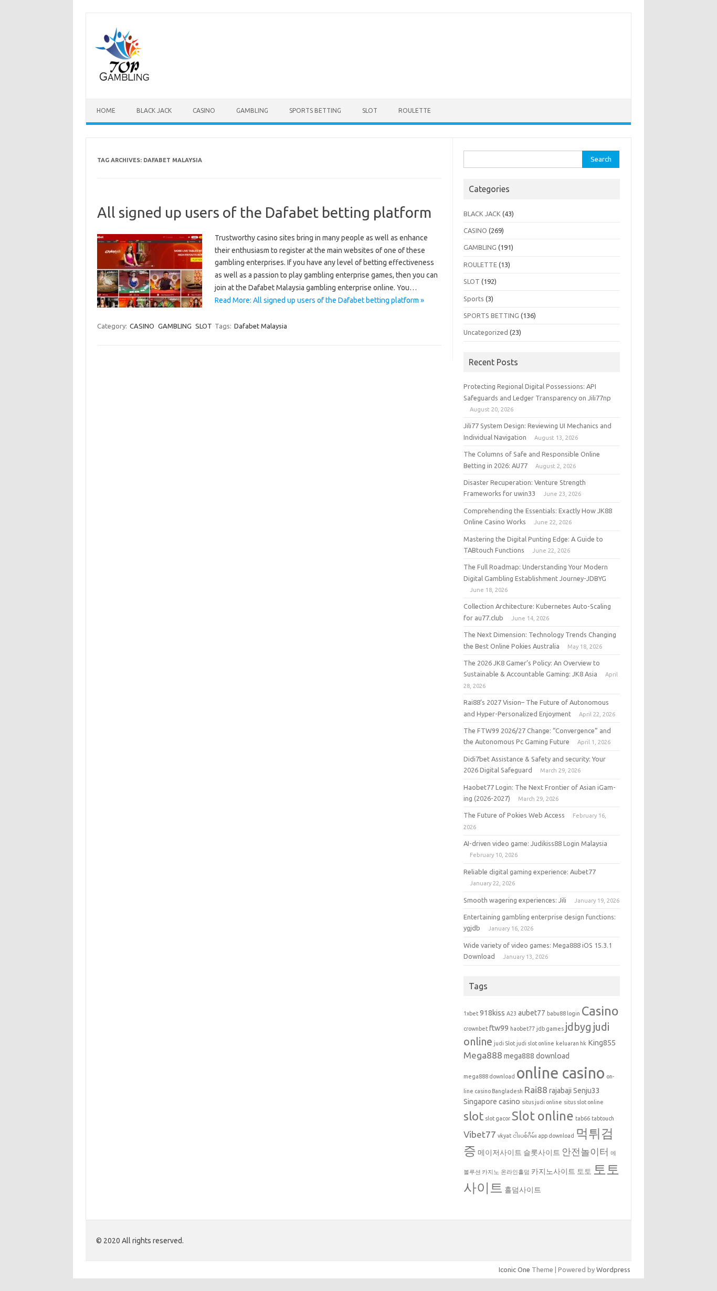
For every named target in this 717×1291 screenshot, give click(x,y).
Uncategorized (485, 332)
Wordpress (613, 1269)
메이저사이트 (500, 1152)
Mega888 (482, 1055)
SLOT (369, 110)
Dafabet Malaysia (260, 326)
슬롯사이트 (541, 1152)
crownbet (475, 1028)
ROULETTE (414, 110)
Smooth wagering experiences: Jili (514, 900)
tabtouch (603, 1118)
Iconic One (514, 1269)
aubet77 (531, 1013)
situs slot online (584, 1102)
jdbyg (578, 1027)
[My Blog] (122, 81)
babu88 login (563, 1013)
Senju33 (586, 1090)
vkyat (504, 1136)
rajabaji (560, 1090)
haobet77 (522, 1028)
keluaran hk (571, 1043)
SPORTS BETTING (315, 110)
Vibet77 (479, 1134)
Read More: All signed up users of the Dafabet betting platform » (319, 300)
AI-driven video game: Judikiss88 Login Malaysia (535, 843)
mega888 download (537, 1056)
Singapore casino (491, 1101)
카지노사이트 (553, 1171)
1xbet (470, 1013)
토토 (584, 1171)
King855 (602, 1043)
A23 (511, 1013)
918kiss (492, 1013)
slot (473, 1116)
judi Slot (504, 1043)
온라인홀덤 (515, 1172)
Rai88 (535, 1090)
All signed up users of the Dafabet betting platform (264, 212)
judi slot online (535, 1043)
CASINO (204, 110)
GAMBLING (252, 110)
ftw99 (499, 1028)
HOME (106, 110)
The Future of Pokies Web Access (514, 815)
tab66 (582, 1118)
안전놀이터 (585, 1152)
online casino (560, 1073)
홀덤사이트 (522, 1190)
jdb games (550, 1028)
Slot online (543, 1116)
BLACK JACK (154, 110)
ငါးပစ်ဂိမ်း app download (543, 1136)
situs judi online (542, 1102)
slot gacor (497, 1118)
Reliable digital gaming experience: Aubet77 (529, 871)
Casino (600, 1011)
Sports (473, 298)
